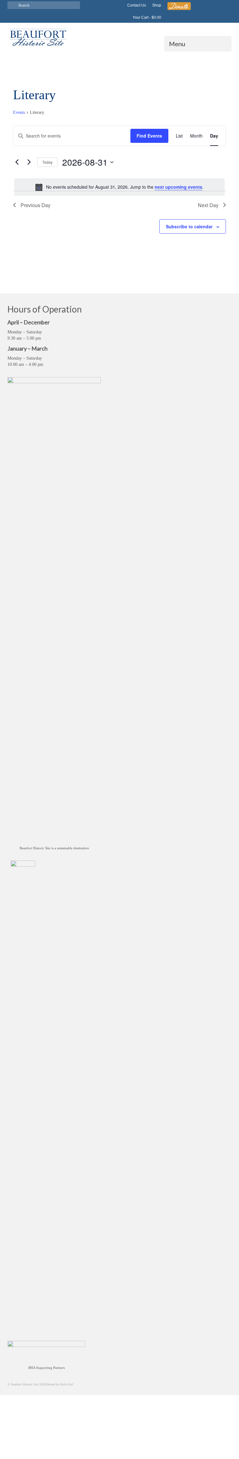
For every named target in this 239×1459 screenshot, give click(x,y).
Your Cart (146, 17)
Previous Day (35, 205)
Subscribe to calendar (189, 226)
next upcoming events (178, 187)
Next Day (208, 205)
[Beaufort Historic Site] (119, 37)
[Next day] (29, 162)
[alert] (119, 187)
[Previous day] (17, 162)
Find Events (149, 136)
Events (19, 112)
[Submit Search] (12, 5)
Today (47, 162)
